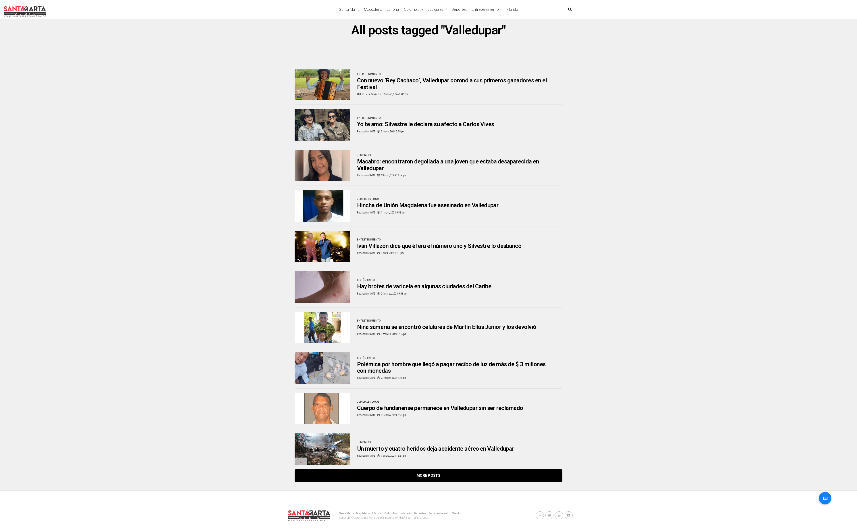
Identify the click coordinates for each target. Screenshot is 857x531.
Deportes (459, 9)
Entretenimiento (485, 9)
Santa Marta (349, 9)
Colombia (412, 9)
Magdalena (373, 9)
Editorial (393, 9)
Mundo (512, 9)
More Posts (428, 475)
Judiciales (435, 9)
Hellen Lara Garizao (368, 94)
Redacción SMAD (366, 131)
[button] (825, 498)
